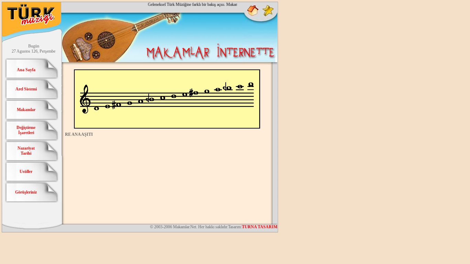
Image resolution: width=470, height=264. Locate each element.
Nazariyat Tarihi (26, 151)
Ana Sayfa (26, 69)
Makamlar (26, 109)
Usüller (26, 171)
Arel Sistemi (26, 89)
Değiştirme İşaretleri (26, 130)
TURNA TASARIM (259, 226)
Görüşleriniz (26, 192)
